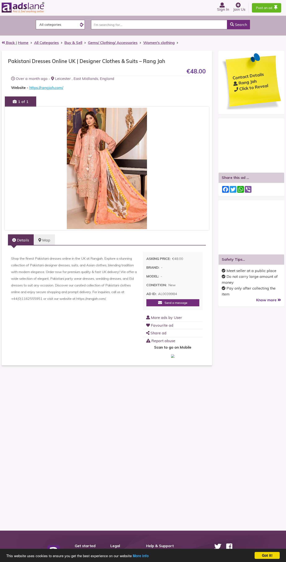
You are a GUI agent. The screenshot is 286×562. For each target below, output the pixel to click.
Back (10, 42)
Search (240, 24)
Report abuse (162, 340)
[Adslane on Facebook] (229, 546)
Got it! (267, 555)
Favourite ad (161, 325)
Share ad (157, 333)
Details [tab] (22, 240)
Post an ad (264, 8)
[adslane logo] (30, 7)
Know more (267, 300)
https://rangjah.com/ (46, 87)
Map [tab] (45, 240)
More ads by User (166, 317)
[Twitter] (217, 546)
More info (141, 555)
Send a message (174, 303)
